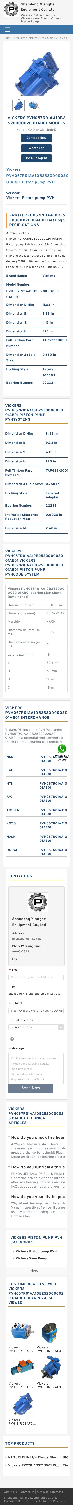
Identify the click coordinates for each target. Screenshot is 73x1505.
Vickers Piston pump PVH (43, 38)
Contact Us (26, 1492)
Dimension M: (16, 528)
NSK (9, 757)
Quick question (22, 1020)
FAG (9, 797)
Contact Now (37, 138)
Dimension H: (17, 332)
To (13, 987)
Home (7, 38)
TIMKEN (12, 810)
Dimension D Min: (20, 305)
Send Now (30, 1088)
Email (14, 970)
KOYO (11, 824)
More (34, 1271)
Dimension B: (16, 314)
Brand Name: (16, 276)
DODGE (12, 850)
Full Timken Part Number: (19, 343)
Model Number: (18, 285)
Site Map (43, 1492)
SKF (9, 770)
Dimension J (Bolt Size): (20, 358)
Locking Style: (17, 369)
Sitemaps (56, 1492)
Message (16, 1049)
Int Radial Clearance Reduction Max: (21, 517)
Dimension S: (16, 323)
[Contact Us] (62, 753)
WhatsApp (37, 148)
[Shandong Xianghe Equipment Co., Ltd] (11, 8)
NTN (9, 784)
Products (19, 38)
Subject (16, 1003)
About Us (10, 1492)
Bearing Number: (19, 383)
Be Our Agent (36, 158)
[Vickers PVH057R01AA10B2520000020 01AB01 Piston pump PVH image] (36, 76)
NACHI (11, 837)
